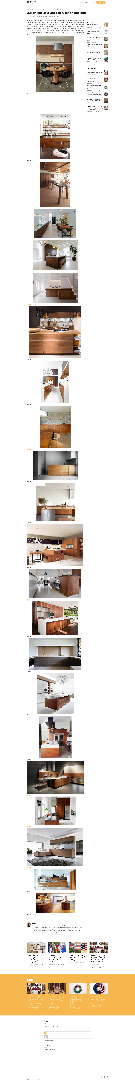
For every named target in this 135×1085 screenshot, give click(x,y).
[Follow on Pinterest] (107, 1077)
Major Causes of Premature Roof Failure (94, 45)
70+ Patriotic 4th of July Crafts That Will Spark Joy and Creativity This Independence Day (95, 108)
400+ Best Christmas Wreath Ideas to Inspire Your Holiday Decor (94, 87)
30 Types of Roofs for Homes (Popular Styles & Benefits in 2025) (94, 24)
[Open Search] (107, 2)
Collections (35, 10)
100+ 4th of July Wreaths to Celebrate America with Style (94, 93)
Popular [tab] (36, 979)
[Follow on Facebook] (102, 1077)
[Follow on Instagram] (104, 1077)
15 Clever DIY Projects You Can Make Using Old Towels (94, 59)
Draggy (29, 16)
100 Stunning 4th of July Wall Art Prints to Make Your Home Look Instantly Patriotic (95, 72)
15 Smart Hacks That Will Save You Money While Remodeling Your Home (95, 39)
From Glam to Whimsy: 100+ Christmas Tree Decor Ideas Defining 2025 (93, 80)
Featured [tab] (30, 979)
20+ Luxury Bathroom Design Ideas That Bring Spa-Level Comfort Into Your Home (94, 52)
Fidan (31, 964)
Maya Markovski (96, 964)
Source (29, 272)
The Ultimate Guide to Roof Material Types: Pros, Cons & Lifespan (93, 32)
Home (29, 10)
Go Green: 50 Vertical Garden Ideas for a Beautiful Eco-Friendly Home (95, 101)
